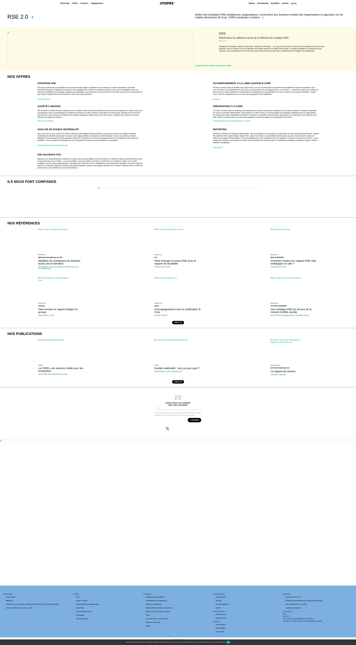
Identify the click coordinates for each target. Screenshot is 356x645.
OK (228, 642)
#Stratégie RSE (201, 66)
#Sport (211, 66)
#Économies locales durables (51, 267)
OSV (222, 33)
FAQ (284, 614)
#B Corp (216, 99)
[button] (299, 3)
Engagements (219, 594)
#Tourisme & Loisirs (223, 66)
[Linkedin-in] (181, 428)
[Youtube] (188, 428)
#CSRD (215, 121)
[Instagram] (174, 428)
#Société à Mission (45, 121)
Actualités (287, 611)
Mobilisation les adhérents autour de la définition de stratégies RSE (254, 37)
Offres (76, 594)
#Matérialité (224, 121)
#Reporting (218, 147)
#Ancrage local (72, 267)
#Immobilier (289, 315)
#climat (247, 121)
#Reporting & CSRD (162, 267)
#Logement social (301, 315)
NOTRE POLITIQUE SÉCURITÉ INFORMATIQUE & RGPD (302, 621)
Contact (286, 616)
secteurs (147, 594)
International (219, 611)
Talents (216, 621)
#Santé (164, 315)
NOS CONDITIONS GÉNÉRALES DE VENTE (298, 618)
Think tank (7, 594)
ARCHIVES (286, 594)
